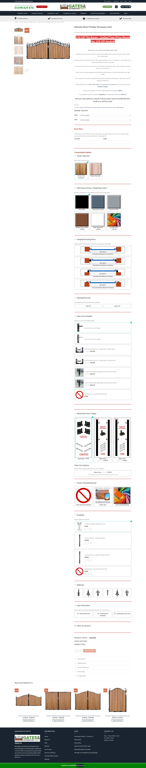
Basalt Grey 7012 (114, 209)
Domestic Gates (22, 13)
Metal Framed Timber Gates (28, 22)
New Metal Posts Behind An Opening (102, 276)
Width (75, 119)
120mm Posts (122, 458)
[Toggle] (76, 659)
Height (76, 115)
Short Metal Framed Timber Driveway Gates (51, 22)
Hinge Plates (81, 458)
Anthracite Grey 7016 (98, 209)
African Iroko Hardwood (81, 176)
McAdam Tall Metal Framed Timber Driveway (58, 716)
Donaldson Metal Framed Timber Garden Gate (117, 716)
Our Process (48, 749)
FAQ (46, 743)
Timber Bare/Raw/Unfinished (83, 504)
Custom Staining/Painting (122, 504)
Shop (125, 1)
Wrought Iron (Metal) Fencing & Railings (86, 752)
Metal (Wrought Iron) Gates (82, 749)
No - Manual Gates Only (83, 613)
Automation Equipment (98, 13)
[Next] (68, 49)
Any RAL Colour (114, 227)
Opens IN (88, 306)
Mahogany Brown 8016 (82, 227)
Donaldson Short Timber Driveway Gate (28, 716)
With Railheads (120, 107)
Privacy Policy (107, 1)
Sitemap (47, 759)
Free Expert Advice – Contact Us (83, 736)
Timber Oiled (102, 504)
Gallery (120, 90)
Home (16, 22)
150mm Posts (97, 472)
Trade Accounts (18, 1)
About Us (17, 757)
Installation (102, 94)
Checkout (116, 1)
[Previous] (27, 49)
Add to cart (89, 650)
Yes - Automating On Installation (102, 614)
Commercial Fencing (69, 13)
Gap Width (77, 138)
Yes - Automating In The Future (122, 613)
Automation (77, 743)
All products (77, 739)
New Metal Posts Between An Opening (103, 265)
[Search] (116, 6)
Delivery (123, 94)
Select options (28, 720)
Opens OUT (117, 306)
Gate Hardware (114, 13)
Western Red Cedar (95, 176)
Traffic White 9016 (98, 227)
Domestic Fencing (37, 13)
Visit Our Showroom (28, 1)
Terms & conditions (50, 752)
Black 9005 (82, 209)
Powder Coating (102, 86)
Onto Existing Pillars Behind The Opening (103, 287)
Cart (121, 1)
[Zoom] (26, 70)
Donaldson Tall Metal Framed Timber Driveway (87, 716)
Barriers (83, 13)
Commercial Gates (53, 13)
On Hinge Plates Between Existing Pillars (102, 254)
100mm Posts (102, 458)
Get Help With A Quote (51, 756)
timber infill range (93, 84)
